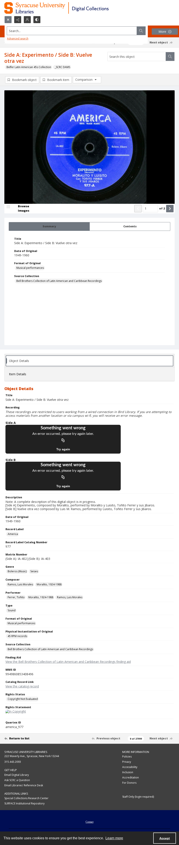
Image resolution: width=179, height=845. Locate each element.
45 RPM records (17, 636)
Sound (11, 610)
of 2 (162, 208)
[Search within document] (170, 56)
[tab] (49, 226)
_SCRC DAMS (62, 67)
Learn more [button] (114, 838)
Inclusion (127, 772)
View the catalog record (22, 686)
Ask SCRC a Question (17, 780)
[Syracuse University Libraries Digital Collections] (69, 8)
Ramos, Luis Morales (20, 584)
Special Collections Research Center (26, 798)
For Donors (129, 783)
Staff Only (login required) (138, 797)
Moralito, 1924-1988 (49, 584)
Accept (164, 838)
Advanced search (17, 38)
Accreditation (130, 777)
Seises (34, 571)
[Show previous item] (138, 208)
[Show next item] (170, 208)
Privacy (126, 762)
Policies (127, 756)
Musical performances (30, 268)
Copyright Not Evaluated (23, 699)
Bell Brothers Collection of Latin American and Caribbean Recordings (59, 281)
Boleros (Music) (17, 571)
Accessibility (129, 767)
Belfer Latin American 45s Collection (29, 67)
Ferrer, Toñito (16, 597)
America (13, 534)
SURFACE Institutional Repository (24, 803)
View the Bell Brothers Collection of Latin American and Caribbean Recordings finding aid (68, 662)
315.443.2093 (12, 762)
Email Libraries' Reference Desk (23, 785)
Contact (89, 821)
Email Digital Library (16, 775)
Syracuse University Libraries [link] (25, 752)
